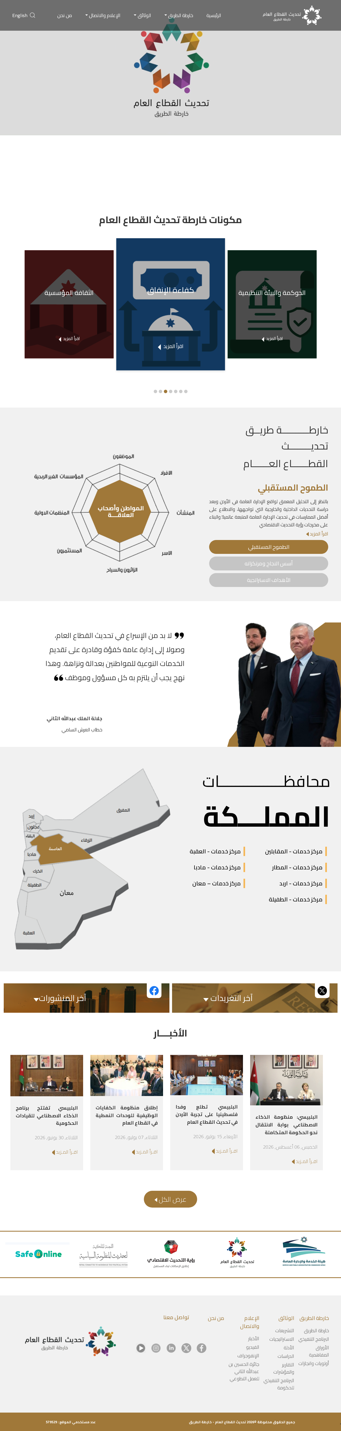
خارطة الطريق (180, 15)
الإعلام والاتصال (104, 15)
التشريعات (284, 1330)
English (19, 15)
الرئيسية (213, 15)
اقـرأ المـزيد (306, 1161)
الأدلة (289, 1347)
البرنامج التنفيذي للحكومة (278, 1384)
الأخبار (253, 1338)
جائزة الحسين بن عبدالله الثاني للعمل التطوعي (244, 1371)
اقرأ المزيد (318, 533)
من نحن (64, 15)
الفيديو (252, 1347)
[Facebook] (201, 1348)
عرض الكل (171, 1199)
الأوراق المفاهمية (319, 1351)
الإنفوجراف (248, 1355)
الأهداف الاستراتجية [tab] (268, 580)
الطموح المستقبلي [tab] (268, 547)
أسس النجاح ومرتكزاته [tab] (269, 563)
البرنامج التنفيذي (313, 1339)
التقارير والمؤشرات (283, 1368)
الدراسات (286, 1356)
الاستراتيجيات (281, 1339)
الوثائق (144, 15)
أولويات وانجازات (313, 1363)
